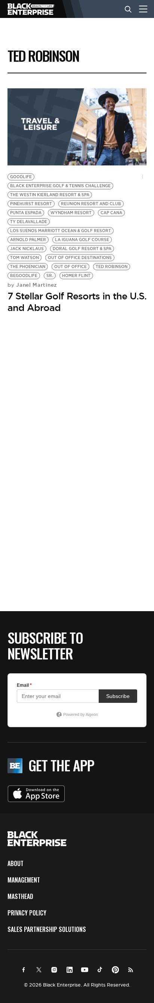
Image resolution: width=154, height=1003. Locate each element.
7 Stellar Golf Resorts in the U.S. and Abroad (77, 302)
